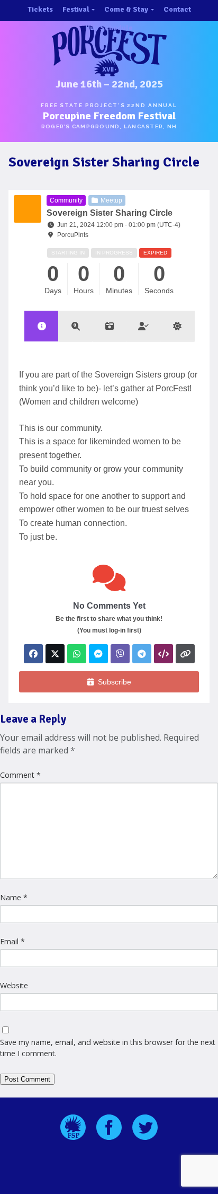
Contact (177, 9)
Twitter (145, 1127)
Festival (75, 9)
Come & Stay (126, 9)
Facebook (109, 1127)
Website (14, 985)
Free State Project (73, 1127)
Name (14, 897)
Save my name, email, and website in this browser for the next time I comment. (107, 1047)
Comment (20, 775)
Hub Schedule (109, 27)
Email (12, 941)
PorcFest (109, 50)
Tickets (40, 9)
